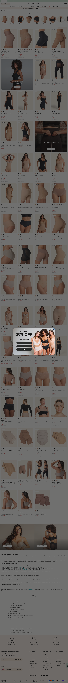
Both (24, 349)
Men (24, 346)
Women (24, 342)
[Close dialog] (53, 330)
